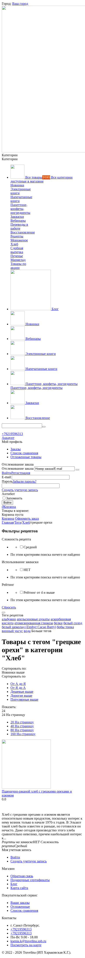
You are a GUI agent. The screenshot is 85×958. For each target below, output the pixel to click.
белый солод (72, 623)
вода (27, 631)
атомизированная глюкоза (33, 623)
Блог (13, 884)
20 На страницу (22, 722)
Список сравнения (24, 453)
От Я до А (18, 688)
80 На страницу (22, 730)
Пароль (7, 481)
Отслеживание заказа (18, 468)
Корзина (8, 518)
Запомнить (14, 498)
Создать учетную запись (20, 490)
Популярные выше (24, 699)
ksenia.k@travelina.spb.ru (28, 941)
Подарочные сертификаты (30, 880)
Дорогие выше (21, 695)
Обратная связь (21, 876)
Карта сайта (19, 888)
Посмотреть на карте (25, 945)
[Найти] (44, 426)
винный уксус (12, 631)
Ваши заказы (20, 903)
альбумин (9, 619)
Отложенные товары (25, 457)
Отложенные (20, 906)
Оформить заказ (27, 518)
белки (58, 623)
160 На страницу (23, 734)
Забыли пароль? (24, 481)
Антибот (8, 494)
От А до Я (18, 684)
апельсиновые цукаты (33, 619)
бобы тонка (65, 627)
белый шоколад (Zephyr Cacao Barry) (29, 627)
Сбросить (9, 607)
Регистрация (20, 473)
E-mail (6, 477)
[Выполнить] (77, 469)
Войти (6, 473)
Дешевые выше (21, 691)
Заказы (15, 449)
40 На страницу (22, 726)
